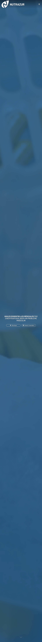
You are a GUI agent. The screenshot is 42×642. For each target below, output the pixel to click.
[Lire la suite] (21, 637)
